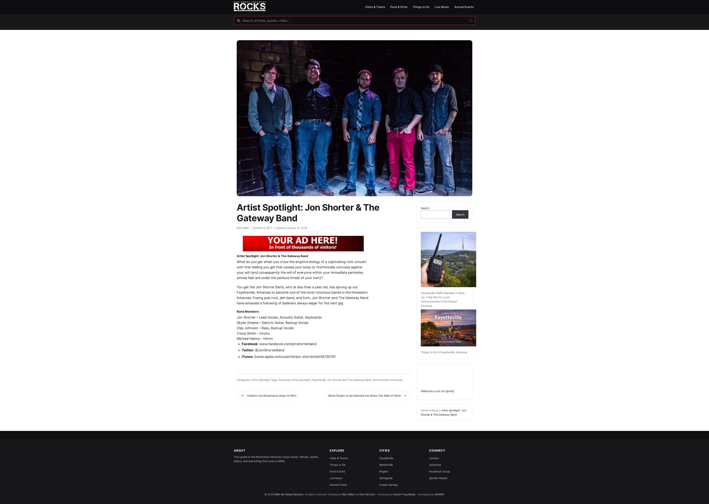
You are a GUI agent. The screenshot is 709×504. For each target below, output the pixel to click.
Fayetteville (319, 379)
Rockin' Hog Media (404, 494)
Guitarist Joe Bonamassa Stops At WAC (269, 395)
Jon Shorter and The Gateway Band (349, 379)
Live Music (336, 478)
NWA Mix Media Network (288, 494)
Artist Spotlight (261, 379)
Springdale (386, 478)
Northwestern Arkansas (388, 379)
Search (425, 208)
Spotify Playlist (438, 478)
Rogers (383, 471)
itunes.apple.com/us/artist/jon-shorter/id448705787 (295, 357)
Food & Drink (337, 471)
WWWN (439, 494)
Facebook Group (439, 471)
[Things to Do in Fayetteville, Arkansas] (448, 327)
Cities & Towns (339, 458)
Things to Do (338, 464)
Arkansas (284, 379)
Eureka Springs (388, 484)
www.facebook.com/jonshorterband (287, 344)
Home (424, 410)
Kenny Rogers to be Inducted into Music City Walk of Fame (367, 395)
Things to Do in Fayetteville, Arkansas (444, 352)
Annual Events (338, 484)
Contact (434, 458)
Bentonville (386, 464)
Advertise (435, 464)
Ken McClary (367, 494)
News (435, 410)
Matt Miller (243, 227)
